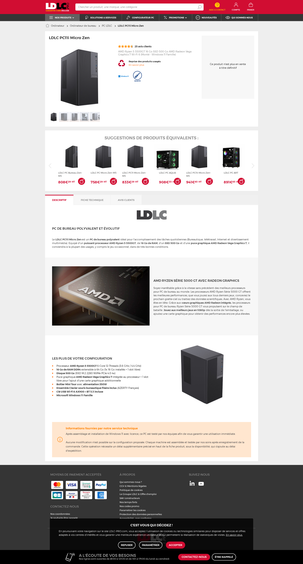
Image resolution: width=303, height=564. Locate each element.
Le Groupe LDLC (128, 494)
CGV (122, 486)
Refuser (127, 545)
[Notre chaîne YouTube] (201, 485)
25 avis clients (143, 46)
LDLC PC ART (231, 172)
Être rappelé (224, 557)
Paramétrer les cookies (133, 510)
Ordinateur (57, 25)
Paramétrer (150, 545)
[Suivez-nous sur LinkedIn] (192, 484)
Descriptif (59, 200)
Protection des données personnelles (141, 514)
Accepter (175, 545)
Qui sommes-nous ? (131, 482)
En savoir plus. (234, 535)
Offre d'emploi (148, 494)
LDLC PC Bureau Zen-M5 (70, 174)
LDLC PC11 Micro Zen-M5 (134, 174)
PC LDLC (107, 25)
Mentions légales (136, 486)
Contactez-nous (194, 557)
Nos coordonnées (60, 513)
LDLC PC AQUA (167, 172)
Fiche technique (92, 200)
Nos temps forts (128, 502)
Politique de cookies (131, 490)
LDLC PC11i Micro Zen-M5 (198, 174)
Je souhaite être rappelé (64, 517)
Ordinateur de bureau (83, 25)
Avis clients (126, 200)
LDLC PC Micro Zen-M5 (103, 172)
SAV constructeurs (130, 498)
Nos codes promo (129, 506)
